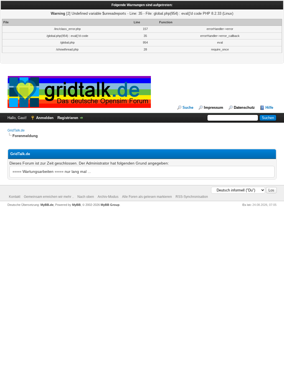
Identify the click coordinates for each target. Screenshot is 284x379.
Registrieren (67, 118)
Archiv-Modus (108, 197)
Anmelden (45, 118)
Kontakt (14, 197)
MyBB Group (110, 204)
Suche (187, 107)
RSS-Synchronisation (192, 197)
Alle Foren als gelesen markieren (147, 197)
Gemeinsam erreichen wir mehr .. (49, 197)
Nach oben (85, 197)
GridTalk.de (16, 130)
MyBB (76, 204)
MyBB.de (47, 204)
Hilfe (269, 107)
